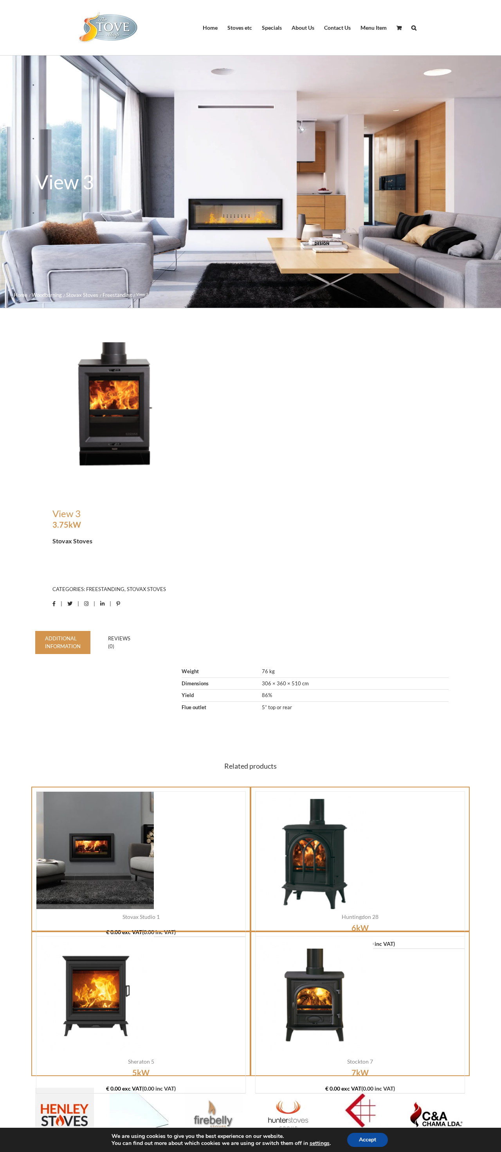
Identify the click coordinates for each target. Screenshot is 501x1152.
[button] (413, 27)
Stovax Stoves (146, 589)
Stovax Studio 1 (141, 916)
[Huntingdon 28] (314, 850)
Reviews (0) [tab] (119, 642)
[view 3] (138, 409)
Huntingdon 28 (360, 916)
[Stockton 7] (314, 995)
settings (320, 1143)
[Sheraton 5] (95, 995)
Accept (367, 1139)
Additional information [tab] (63, 642)
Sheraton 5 (141, 1061)
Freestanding (105, 589)
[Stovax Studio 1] (95, 850)
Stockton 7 (360, 1061)
